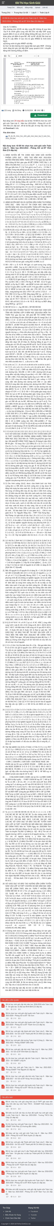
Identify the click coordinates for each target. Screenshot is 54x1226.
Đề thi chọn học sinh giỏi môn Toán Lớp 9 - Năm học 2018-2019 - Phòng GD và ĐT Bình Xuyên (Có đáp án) (29, 1172)
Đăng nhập (29, 7)
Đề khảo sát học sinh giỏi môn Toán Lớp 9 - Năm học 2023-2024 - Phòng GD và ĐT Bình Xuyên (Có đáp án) (29, 1134)
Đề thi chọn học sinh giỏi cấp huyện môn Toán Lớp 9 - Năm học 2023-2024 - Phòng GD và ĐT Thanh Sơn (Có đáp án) (29, 1023)
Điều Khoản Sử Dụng (13, 1215)
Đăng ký (20, 7)
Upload (37, 7)
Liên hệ (45, 7)
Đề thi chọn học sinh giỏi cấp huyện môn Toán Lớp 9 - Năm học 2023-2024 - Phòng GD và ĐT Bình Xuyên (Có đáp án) (29, 1182)
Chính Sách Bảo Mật (12, 1218)
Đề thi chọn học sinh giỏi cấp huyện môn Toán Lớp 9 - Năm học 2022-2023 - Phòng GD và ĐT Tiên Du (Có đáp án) (29, 1086)
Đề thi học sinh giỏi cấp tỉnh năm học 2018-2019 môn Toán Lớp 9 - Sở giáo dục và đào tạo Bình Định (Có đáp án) (29, 1005)
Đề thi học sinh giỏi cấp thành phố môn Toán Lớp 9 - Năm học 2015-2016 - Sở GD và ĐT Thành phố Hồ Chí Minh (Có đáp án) (29, 1032)
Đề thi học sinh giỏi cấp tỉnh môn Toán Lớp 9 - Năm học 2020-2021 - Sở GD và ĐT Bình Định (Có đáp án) (29, 1050)
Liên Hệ (8, 1211)
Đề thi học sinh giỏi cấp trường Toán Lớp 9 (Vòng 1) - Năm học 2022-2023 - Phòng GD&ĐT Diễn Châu (29, 1041)
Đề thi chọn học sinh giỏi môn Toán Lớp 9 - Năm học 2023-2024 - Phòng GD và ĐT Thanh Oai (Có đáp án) (29, 1164)
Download (42, 115)
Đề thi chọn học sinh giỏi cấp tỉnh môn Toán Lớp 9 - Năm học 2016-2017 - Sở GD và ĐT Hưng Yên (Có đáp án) (29, 1077)
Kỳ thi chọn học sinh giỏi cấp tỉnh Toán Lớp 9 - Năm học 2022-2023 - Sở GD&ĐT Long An (29, 1059)
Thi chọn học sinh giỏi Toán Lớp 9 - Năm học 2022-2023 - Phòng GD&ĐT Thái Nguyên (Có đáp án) (29, 1068)
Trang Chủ (11, 7)
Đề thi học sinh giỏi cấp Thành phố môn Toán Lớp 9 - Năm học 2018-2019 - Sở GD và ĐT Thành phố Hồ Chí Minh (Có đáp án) (29, 1143)
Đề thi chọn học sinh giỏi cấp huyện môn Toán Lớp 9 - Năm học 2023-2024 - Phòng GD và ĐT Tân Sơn (29, 1014)
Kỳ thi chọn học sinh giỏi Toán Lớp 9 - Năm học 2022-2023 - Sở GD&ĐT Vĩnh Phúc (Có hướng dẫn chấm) (29, 1125)
